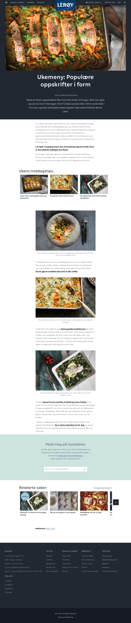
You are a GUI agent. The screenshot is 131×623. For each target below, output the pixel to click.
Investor (40, 2)
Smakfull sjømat (11, 7)
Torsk (52, 529)
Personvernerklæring (65, 617)
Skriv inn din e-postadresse (56, 465)
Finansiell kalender (110, 571)
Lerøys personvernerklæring (70, 456)
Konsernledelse (52, 571)
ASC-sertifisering (88, 560)
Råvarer (65, 571)
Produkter (66, 560)
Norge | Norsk (94, 2)
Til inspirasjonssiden (102, 488)
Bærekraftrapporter (109, 560)
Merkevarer (50, 564)
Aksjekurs (106, 567)
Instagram (9, 588)
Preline (84, 567)
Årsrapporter (107, 556)
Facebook (9, 585)
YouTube (8, 592)
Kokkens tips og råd (70, 567)
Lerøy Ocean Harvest (90, 571)
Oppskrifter (66, 556)
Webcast (105, 564)
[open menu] (6, 2)
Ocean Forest (87, 564)
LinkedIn (8, 581)
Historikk (49, 560)
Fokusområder (87, 556)
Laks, (48, 529)
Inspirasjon (23, 7)
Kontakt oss (110, 2)
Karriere (30, 2)
